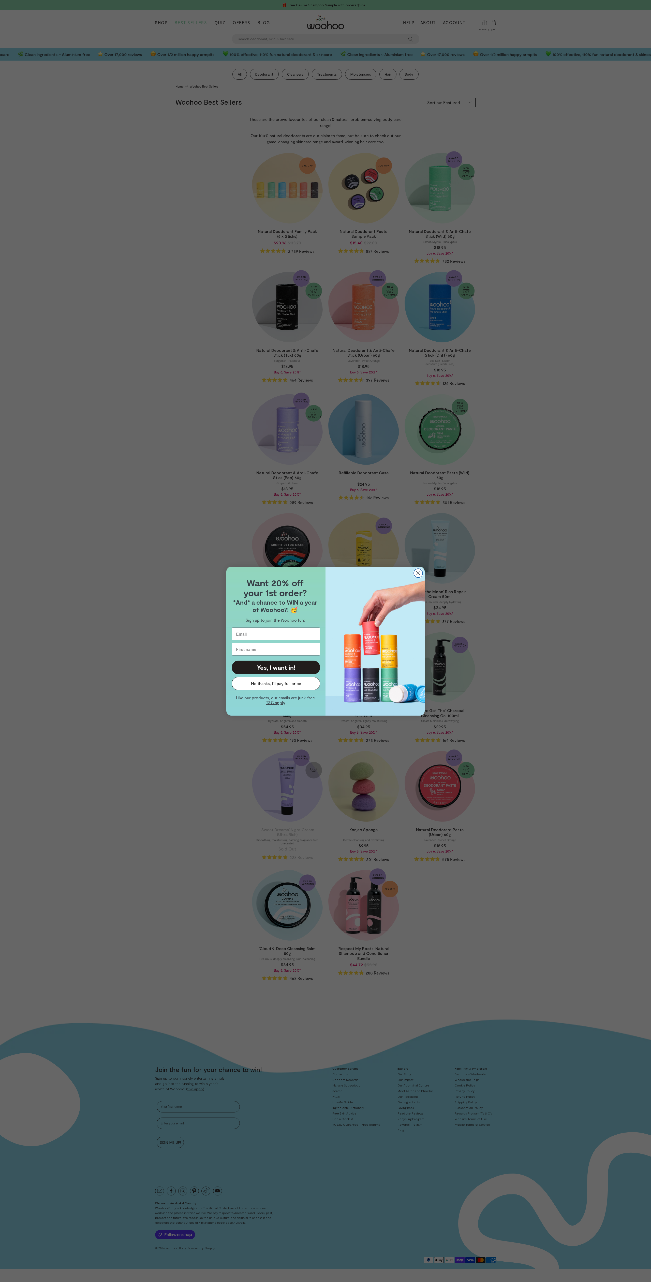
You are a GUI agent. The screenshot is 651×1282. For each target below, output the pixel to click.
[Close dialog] (418, 573)
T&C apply (275, 702)
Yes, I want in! (276, 667)
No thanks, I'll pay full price (276, 683)
